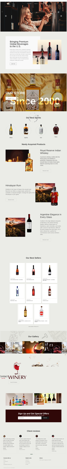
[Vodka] (56, 129)
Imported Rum (28, 299)
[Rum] (41, 129)
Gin (26, 137)
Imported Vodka (12, 299)
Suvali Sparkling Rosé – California (16, 279)
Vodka (56, 137)
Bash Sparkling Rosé (30, 279)
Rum (41, 137)
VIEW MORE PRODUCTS (33, 326)
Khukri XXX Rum (45, 300)
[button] (6, 16)
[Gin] (26, 129)
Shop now (19, 403)
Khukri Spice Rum (30, 300)
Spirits (11, 137)
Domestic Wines (12, 278)
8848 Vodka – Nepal (13, 300)
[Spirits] (11, 129)
